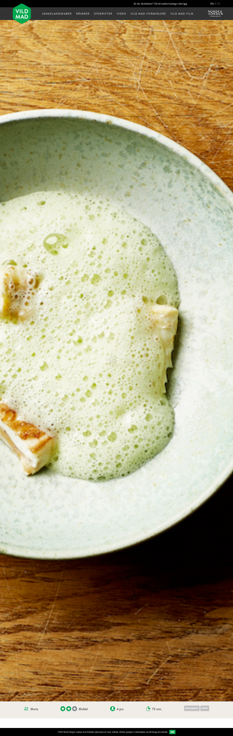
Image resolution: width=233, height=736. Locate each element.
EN (218, 3)
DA (212, 3)
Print (205, 708)
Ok (172, 732)
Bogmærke (191, 708)
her (185, 3)
